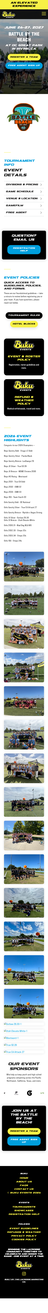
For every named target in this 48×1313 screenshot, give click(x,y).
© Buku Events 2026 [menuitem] (24, 1193)
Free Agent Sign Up (24, 65)
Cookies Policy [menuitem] (24, 1240)
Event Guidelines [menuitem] (24, 1229)
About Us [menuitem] (24, 1182)
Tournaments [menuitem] (24, 1207)
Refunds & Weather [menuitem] (24, 1232)
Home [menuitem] (24, 1178)
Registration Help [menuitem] (24, 1214)
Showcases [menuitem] (24, 1211)
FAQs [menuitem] (24, 1186)
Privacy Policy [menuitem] (24, 1236)
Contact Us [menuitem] (24, 1189)
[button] (44, 13)
